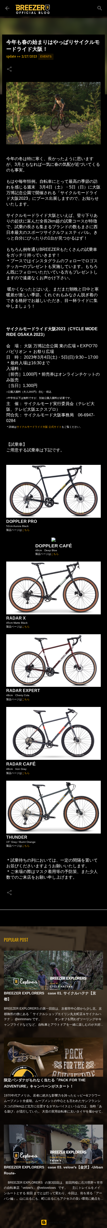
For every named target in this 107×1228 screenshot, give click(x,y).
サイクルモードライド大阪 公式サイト (39, 426)
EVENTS (45, 56)
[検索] (100, 8)
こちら (26, 530)
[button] (9, 70)
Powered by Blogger (56, 1222)
